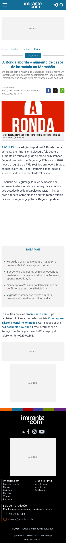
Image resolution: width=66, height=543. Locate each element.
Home (4, 49)
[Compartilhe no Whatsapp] (62, 90)
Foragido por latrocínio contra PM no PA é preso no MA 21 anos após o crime (31, 263)
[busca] (61, 5)
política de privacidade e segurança (33, 535)
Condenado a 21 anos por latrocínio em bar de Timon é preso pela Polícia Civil (32, 286)
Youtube (26, 327)
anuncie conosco (33, 539)
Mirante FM (40, 487)
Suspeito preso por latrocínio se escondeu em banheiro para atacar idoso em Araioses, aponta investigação (33, 275)
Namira (6, 487)
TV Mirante (40, 490)
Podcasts (7, 499)
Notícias (27, 49)
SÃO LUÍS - (9, 147)
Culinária (7, 490)
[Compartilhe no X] (55, 90)
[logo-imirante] (33, 5)
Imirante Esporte (11, 484)
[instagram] (34, 432)
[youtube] (42, 432)
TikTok (6, 322)
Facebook (11, 327)
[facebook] (28, 432)
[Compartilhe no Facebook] (48, 90)
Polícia (37, 49)
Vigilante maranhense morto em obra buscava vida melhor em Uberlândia (29, 296)
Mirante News (41, 484)
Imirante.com (39, 314)
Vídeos (6, 496)
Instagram (57, 318)
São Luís (15, 49)
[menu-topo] (5, 5)
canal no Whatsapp (25, 322)
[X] (23, 431)
